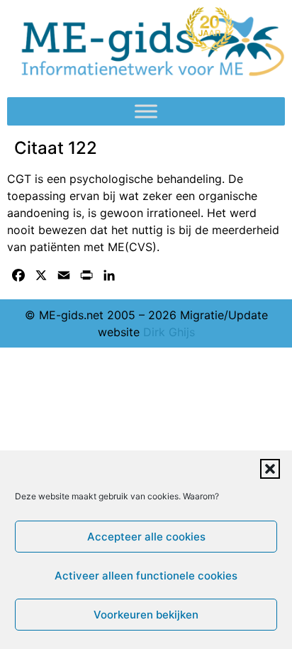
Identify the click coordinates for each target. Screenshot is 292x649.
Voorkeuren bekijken (146, 614)
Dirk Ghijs (169, 332)
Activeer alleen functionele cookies (146, 575)
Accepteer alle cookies (146, 536)
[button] (270, 469)
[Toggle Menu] (146, 111)
